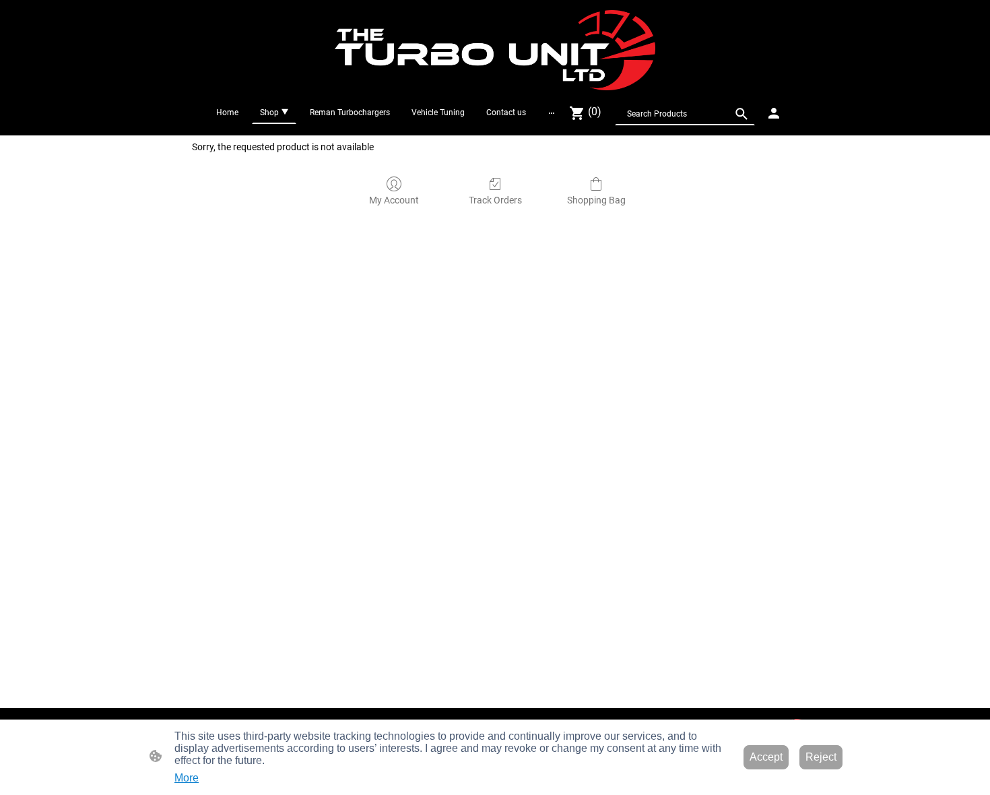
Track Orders (495, 200)
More (186, 778)
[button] (741, 114)
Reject (820, 757)
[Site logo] (495, 50)
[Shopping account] (774, 113)
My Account (394, 200)
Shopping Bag (596, 200)
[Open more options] (551, 112)
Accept (766, 757)
